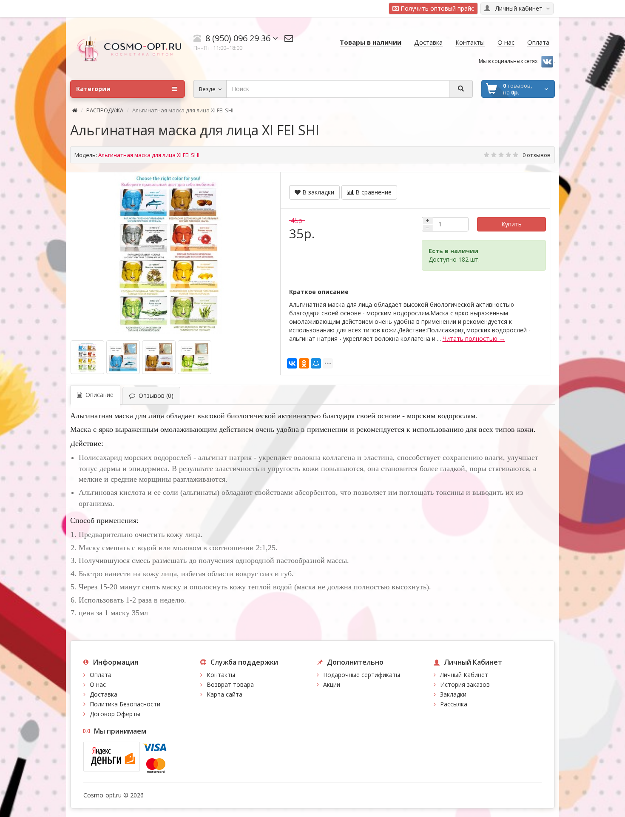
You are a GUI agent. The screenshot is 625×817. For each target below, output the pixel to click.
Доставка (103, 694)
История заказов (465, 684)
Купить (511, 224)
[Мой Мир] (316, 363)
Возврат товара (230, 684)
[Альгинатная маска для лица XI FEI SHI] (169, 253)
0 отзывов (537, 155)
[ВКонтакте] (292, 363)
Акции (331, 684)
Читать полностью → (474, 338)
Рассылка (453, 704)
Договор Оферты (115, 714)
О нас (98, 684)
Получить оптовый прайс (436, 8)
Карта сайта (224, 694)
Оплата (100, 675)
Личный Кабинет (464, 675)
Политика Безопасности (125, 704)
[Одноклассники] (304, 363)
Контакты (221, 675)
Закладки (453, 694)
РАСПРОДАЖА (104, 110)
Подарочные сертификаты (361, 675)
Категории (93, 89)
